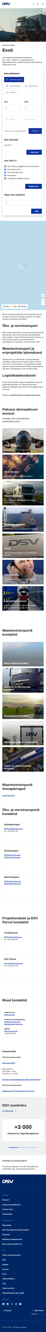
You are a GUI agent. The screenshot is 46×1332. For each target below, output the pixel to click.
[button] (13, 1147)
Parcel (7, 548)
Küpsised (6, 1234)
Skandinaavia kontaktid (16, 716)
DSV (4, 1260)
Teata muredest (8, 1288)
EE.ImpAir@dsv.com (12, 857)
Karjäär (5, 1264)
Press (4, 1274)
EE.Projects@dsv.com (13, 937)
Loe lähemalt (8, 1111)
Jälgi (36, 211)
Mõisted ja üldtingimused (12, 1239)
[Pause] (44, 10)
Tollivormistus (11, 575)
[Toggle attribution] (43, 307)
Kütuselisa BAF (8, 1063)
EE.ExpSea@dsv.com (12, 881)
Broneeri (5, 1200)
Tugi (4, 1283)
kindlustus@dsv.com (12, 1022)
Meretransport (11, 472)
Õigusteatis (6, 1225)
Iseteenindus (7, 1214)
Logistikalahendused (15, 601)
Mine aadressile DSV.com (12, 1244)
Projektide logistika (14, 524)
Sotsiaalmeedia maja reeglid (13, 1293)
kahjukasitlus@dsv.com (13, 1024)
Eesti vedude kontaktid (16, 663)
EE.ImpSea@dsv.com (12, 884)
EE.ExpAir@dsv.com (12, 855)
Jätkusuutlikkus (8, 1279)
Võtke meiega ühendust (11, 1255)
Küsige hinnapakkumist (11, 1205)
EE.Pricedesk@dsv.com (13, 829)
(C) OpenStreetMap (36, 307)
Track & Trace (7, 1209)
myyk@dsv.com (8, 795)
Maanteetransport (13, 496)
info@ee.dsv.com (11, 1031)
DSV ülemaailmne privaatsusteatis (15, 1230)
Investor (5, 1269)
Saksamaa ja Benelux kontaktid (20, 742)
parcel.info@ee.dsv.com (13, 963)
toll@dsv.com (9, 1015)
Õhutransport (11, 445)
